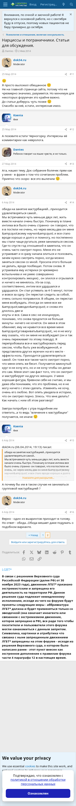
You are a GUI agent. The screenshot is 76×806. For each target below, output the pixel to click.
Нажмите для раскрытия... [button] (38, 477)
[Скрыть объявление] (70, 15)
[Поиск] (71, 4)
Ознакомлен (38, 793)
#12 (72, 129)
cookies (30, 766)
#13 (72, 164)
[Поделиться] (65, 74)
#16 (72, 512)
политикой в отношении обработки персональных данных (38, 782)
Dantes (9, 51)
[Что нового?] (63, 4)
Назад (34, 535)
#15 (72, 440)
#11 (72, 74)
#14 (72, 202)
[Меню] (5, 4)
